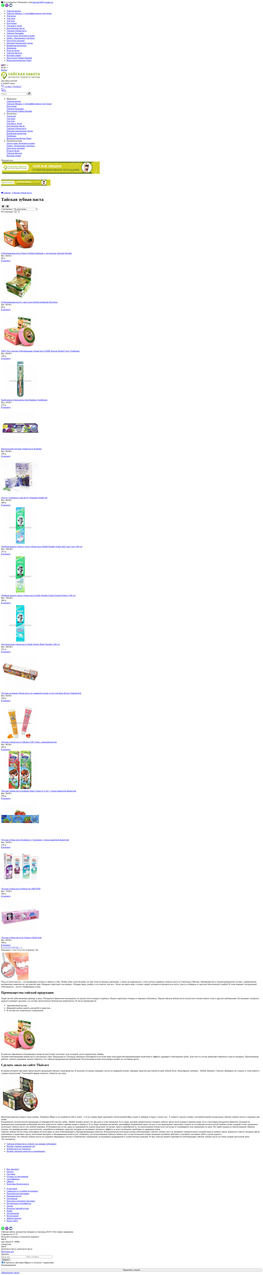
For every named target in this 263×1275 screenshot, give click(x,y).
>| (21, 947)
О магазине (12, 1188)
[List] (7, 206)
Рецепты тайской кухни (18, 1208)
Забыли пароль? (14, 1218)
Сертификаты (13, 1179)
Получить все (7, 1251)
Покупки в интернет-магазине (21, 1201)
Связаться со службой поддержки (22, 1191)
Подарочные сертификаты (19, 1203)
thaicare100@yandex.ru (42, 2)
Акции (10, 1206)
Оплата (10, 1171)
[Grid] (3, 206)
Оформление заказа (10, 1272)
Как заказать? (13, 1169)
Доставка (11, 1174)
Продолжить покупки (131, 1270)
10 (17, 947)
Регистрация (12, 1216)
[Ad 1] (51, 168)
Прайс (9, 1211)
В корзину (6, 261)
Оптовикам (12, 1198)
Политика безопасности (18, 1184)
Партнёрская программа (18, 1193)
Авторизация (13, 1213)
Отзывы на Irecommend (17, 1176)
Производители (14, 1196)
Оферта (10, 1181)
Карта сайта (12, 1221)
